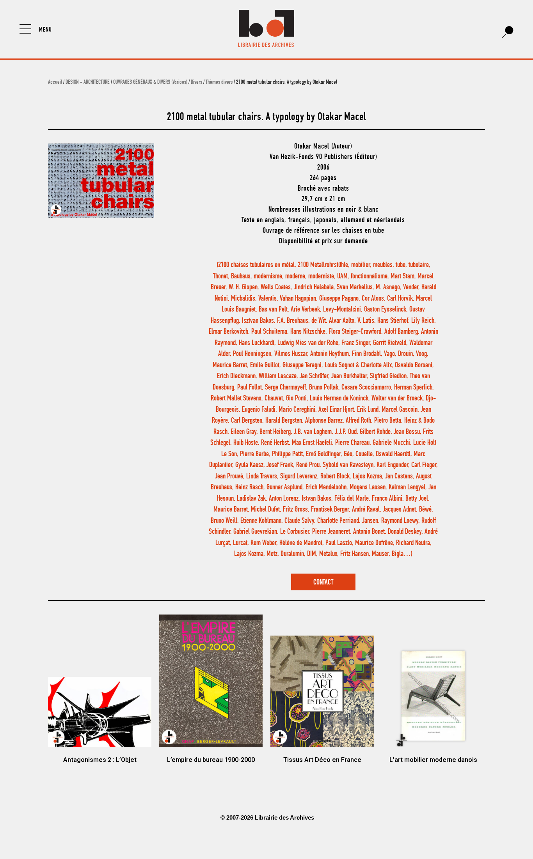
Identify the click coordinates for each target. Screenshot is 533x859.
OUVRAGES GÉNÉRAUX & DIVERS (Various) (150, 82)
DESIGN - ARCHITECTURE (88, 82)
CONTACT (323, 582)
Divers (196, 82)
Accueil (55, 82)
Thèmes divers (219, 82)
